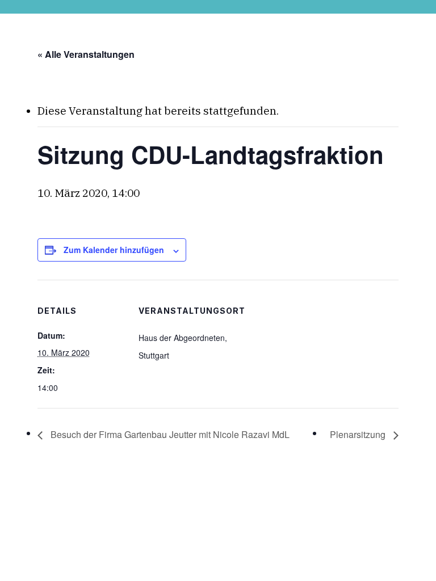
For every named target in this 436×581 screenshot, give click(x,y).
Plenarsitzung (359, 434)
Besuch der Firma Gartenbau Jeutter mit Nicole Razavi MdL (169, 434)
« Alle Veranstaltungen (86, 54)
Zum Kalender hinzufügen (114, 249)
